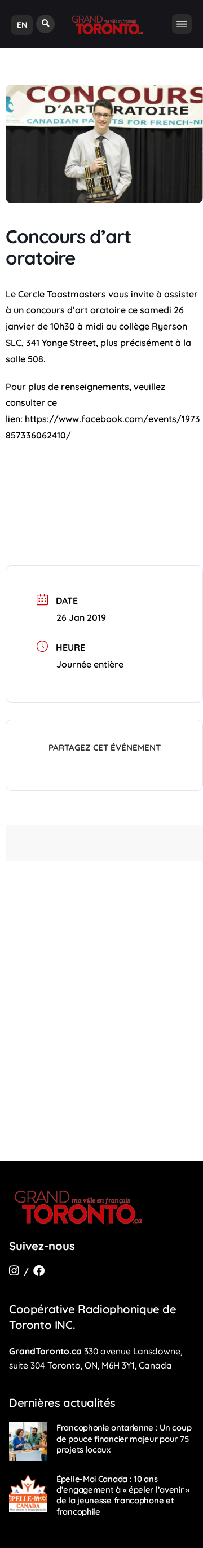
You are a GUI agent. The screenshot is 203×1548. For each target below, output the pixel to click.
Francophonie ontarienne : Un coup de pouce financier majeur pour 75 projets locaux (123, 1438)
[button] (45, 24)
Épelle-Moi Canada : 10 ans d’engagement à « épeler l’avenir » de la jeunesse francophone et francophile (122, 1495)
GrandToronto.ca (45, 1351)
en (22, 25)
